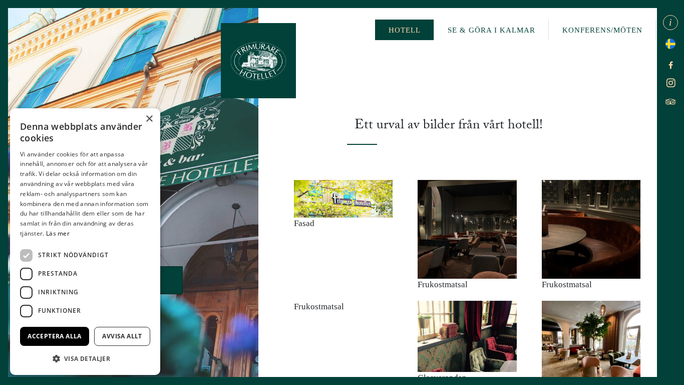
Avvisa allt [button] (122, 336)
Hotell (405, 30)
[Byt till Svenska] (670, 40)
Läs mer (58, 233)
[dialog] (85, 241)
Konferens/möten (602, 30)
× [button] (149, 119)
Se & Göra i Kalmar (491, 30)
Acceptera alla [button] (55, 336)
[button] (85, 358)
